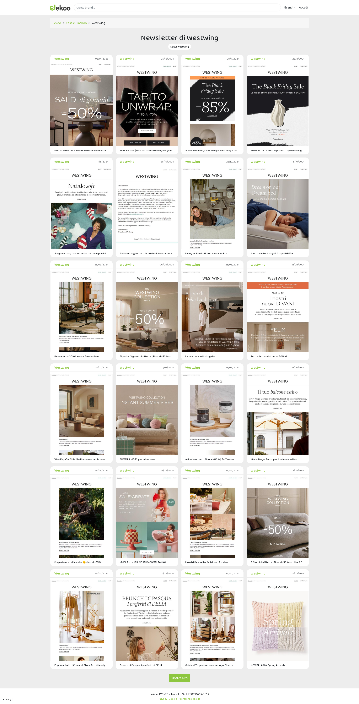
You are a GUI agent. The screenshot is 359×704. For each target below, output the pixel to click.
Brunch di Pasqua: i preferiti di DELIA (141, 665)
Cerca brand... (83, 13)
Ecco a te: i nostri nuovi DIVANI (269, 356)
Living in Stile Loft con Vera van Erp (206, 253)
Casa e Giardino (76, 23)
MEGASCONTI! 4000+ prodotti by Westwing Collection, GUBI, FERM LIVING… (278, 150)
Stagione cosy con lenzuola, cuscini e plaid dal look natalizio (81, 253)
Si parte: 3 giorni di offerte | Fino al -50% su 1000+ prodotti (147, 356)
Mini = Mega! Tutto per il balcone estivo (274, 459)
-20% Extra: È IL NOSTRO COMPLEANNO (143, 562)
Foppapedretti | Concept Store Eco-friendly (79, 665)
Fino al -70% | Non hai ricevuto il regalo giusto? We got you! (147, 150)
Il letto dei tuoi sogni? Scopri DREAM (272, 253)
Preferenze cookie (189, 699)
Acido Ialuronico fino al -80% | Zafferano (209, 459)
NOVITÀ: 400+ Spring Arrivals (268, 665)
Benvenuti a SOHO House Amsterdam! (76, 356)
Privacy (7, 699)
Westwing (61, 58)
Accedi (303, 7)
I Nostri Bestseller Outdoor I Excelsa (206, 562)
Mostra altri (179, 678)
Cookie (173, 699)
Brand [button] (288, 7)
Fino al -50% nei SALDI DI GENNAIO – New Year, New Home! (81, 150)
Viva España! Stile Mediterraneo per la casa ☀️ (81, 459)
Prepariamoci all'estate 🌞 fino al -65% (77, 562)
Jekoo (57, 23)
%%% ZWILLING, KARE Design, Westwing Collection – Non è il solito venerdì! (212, 150)
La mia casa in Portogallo (200, 356)
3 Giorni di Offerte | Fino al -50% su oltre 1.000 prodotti (278, 562)
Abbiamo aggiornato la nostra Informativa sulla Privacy (147, 253)
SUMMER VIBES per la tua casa (137, 459)
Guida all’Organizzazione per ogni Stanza (209, 665)
